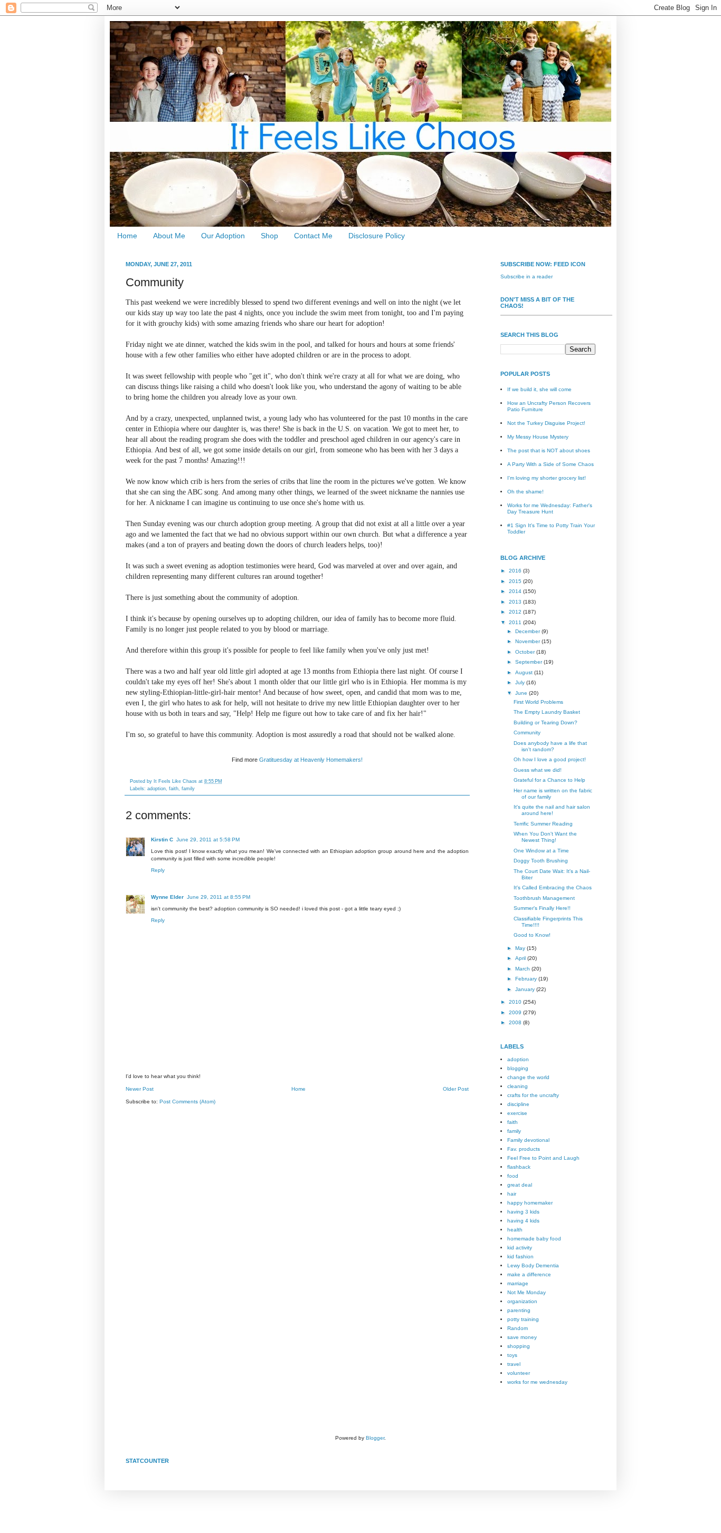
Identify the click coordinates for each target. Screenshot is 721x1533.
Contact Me (313, 235)
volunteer (518, 1373)
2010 (516, 1002)
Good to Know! (532, 935)
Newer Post (140, 1089)
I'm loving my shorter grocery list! (546, 478)
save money (522, 1337)
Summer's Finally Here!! (542, 908)
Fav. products (523, 1149)
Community (527, 732)
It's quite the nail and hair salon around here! (552, 810)
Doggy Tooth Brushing (541, 860)
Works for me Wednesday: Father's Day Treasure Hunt (549, 508)
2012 (516, 612)
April (521, 958)
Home (127, 235)
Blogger (375, 1438)
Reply (158, 870)
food (512, 1176)
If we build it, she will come (539, 389)
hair (511, 1194)
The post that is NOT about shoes (548, 450)
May (521, 948)
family (188, 788)
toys (512, 1355)
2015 (516, 581)
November (528, 641)
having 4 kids (523, 1221)
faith (173, 788)
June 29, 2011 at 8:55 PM (218, 897)
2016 (516, 571)
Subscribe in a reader (526, 276)
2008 (516, 1022)
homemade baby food (534, 1238)
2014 (516, 591)
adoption (156, 788)
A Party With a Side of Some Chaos (550, 464)
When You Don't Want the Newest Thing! (545, 837)
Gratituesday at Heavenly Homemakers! (311, 759)
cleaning (517, 1086)
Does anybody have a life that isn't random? (550, 746)
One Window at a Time (541, 850)
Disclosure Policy (376, 235)
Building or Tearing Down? (545, 722)
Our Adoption (223, 235)
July (520, 682)
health (515, 1230)
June (522, 693)
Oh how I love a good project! (550, 759)
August (524, 672)
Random (517, 1328)
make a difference (529, 1274)
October (525, 652)
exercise (517, 1113)
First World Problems (538, 702)
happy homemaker (530, 1203)
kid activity (519, 1247)
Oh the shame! (525, 491)
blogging (517, 1068)
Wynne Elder (167, 897)
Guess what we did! (538, 770)
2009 (516, 1012)
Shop (269, 235)
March (523, 969)
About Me (169, 235)
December (528, 631)
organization (522, 1301)
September (529, 662)
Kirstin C (162, 839)
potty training (523, 1319)
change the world (528, 1077)
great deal (519, 1185)
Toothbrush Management (544, 898)
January (525, 989)
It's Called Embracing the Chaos (553, 887)
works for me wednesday (537, 1382)
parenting (518, 1310)
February (526, 979)
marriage (517, 1283)
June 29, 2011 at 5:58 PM (208, 839)
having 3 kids (523, 1212)
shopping (518, 1346)
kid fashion (520, 1256)
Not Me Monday (526, 1292)
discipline (518, 1104)
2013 (516, 602)
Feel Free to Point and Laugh (543, 1158)
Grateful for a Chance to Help (549, 780)
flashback (518, 1167)
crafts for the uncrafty (533, 1095)
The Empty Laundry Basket (547, 712)
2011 (516, 622)
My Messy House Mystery (537, 437)
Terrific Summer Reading (543, 824)
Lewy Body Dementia (533, 1265)
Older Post (456, 1089)
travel (513, 1364)
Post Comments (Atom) (187, 1101)
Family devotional (528, 1140)
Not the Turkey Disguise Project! (546, 423)
